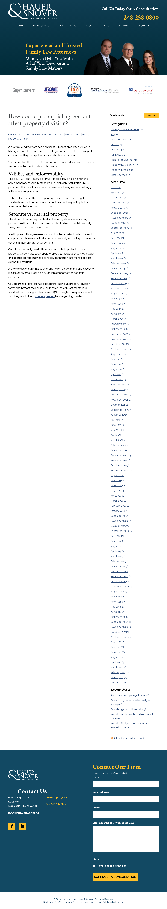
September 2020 (120, 470)
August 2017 (117, 642)
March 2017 (117, 667)
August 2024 (117, 233)
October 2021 (118, 404)
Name (96, 777)
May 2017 (116, 657)
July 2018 (116, 596)
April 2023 (116, 313)
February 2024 (118, 263)
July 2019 (116, 536)
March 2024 (117, 258)
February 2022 (118, 384)
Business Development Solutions (96, 902)
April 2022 (116, 374)
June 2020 (116, 485)
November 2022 (119, 339)
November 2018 (119, 576)
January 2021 (118, 450)
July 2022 (115, 359)
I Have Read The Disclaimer (112, 866)
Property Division (18, 138)
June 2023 (116, 303)
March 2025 (117, 197)
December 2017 (119, 622)
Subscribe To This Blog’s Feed (129, 738)
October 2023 (118, 283)
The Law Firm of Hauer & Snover (43, 134)
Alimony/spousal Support (125, 129)
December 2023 (119, 273)
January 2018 (118, 617)
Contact (144, 26)
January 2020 (118, 510)
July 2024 (116, 238)
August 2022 (117, 354)
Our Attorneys (40, 26)
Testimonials (124, 26)
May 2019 (116, 546)
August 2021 (117, 414)
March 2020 (117, 500)
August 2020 (117, 475)
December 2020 (119, 455)
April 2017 (116, 662)
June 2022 (116, 364)
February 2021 (118, 445)
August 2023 (117, 293)
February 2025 (118, 202)
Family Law (117, 154)
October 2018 (118, 581)
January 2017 (118, 677)
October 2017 (118, 632)
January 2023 (118, 329)
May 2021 (116, 430)
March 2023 (117, 318)
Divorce (115, 144)
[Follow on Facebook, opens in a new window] (11, 826)
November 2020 (119, 460)
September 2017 (120, 637)
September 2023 (120, 288)
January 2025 (118, 207)
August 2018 (117, 591)
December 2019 (119, 515)
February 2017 (118, 672)
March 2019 (117, 556)
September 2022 (120, 349)
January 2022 (118, 389)
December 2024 (119, 212)
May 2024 (116, 248)
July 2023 (116, 298)
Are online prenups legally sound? (130, 695)
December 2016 (119, 682)
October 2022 (118, 344)
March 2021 (117, 440)
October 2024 (118, 223)
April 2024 (116, 253)
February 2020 (118, 505)
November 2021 (119, 399)
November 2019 (119, 521)
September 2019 (120, 531)
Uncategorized (119, 174)
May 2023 (116, 308)
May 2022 (116, 369)
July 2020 (116, 480)
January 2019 (118, 566)
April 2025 (116, 192)
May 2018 (116, 606)
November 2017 (119, 627)
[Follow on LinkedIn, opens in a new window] (22, 826)
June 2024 (116, 243)
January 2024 (118, 268)
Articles (104, 26)
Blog (89, 26)
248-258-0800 (141, 17)
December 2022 (119, 334)
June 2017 (116, 652)
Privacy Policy (71, 902)
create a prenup (45, 296)
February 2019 (118, 561)
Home (21, 26)
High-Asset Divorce (121, 159)
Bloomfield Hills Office (23, 812)
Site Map (59, 902)
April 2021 (116, 435)
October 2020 (118, 465)
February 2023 (118, 323)
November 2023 (119, 278)
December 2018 (119, 571)
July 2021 (115, 419)
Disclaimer (98, 859)
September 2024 (120, 228)
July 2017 (115, 647)
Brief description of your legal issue (114, 822)
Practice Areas (67, 26)
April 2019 (116, 551)
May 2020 (116, 490)
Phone (96, 807)
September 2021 (120, 409)
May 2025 (116, 187)
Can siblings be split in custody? (128, 709)
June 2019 (116, 541)
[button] (164, 890)
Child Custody (118, 139)
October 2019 (118, 526)
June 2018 (116, 601)
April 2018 (116, 611)
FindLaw (119, 902)
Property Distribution (122, 164)
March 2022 (117, 379)
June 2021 (116, 425)
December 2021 (119, 394)
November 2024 (119, 217)
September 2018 (120, 586)
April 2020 (116, 495)
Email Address (102, 792)
